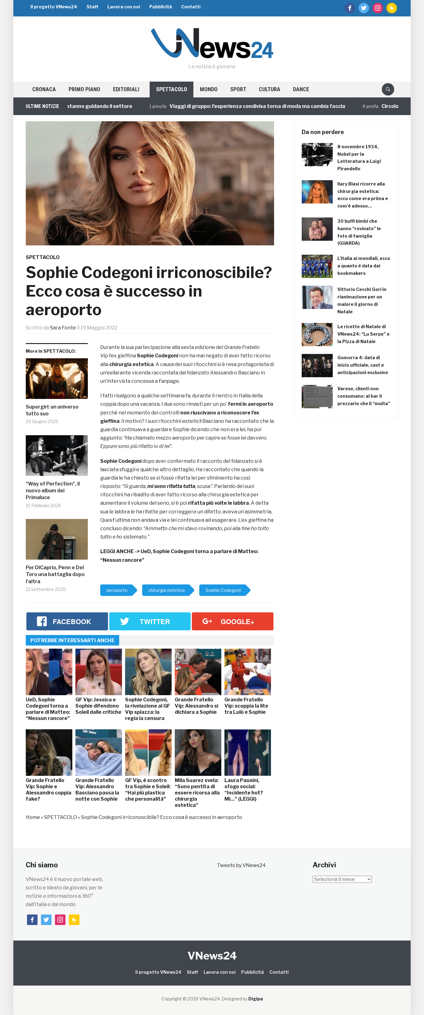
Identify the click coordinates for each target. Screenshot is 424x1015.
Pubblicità (160, 6)
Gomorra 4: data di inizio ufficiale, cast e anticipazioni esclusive (362, 365)
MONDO (209, 89)
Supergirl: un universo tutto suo (52, 410)
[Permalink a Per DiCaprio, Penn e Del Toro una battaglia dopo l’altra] (57, 541)
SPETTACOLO (171, 89)
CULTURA (269, 89)
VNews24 (212, 955)
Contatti (191, 6)
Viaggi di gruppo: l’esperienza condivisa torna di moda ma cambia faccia (235, 106)
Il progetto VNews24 (53, 6)
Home (33, 817)
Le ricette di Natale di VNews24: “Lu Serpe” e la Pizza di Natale (363, 334)
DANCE (301, 89)
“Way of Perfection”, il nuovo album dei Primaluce (53, 491)
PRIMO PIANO (84, 89)
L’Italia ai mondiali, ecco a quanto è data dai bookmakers (363, 266)
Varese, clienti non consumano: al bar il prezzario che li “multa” (363, 396)
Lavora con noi (123, 6)
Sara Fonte (63, 328)
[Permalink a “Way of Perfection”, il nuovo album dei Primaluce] (57, 458)
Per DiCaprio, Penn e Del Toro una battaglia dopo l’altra (55, 574)
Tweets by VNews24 (241, 865)
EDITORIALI (126, 89)
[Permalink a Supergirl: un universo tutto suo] (57, 381)
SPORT (238, 89)
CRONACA (44, 89)
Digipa (255, 998)
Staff (92, 6)
